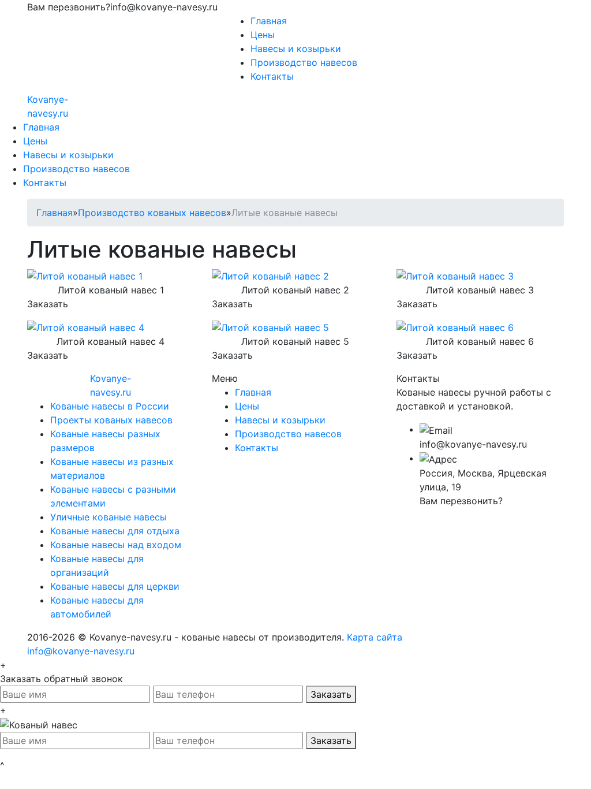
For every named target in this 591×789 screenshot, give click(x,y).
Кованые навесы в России (109, 406)
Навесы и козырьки (295, 48)
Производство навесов (303, 62)
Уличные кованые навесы (108, 517)
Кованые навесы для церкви (114, 586)
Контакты (272, 76)
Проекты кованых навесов (111, 420)
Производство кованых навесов (152, 212)
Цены (262, 34)
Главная (268, 21)
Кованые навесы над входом (115, 544)
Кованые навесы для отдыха (114, 531)
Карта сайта (374, 637)
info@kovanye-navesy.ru (80, 651)
